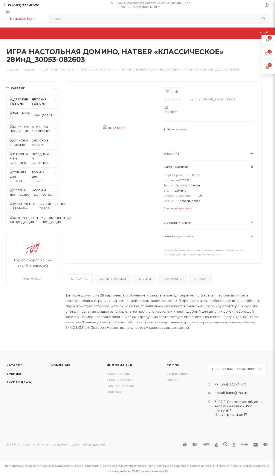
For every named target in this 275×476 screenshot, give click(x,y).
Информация (119, 365)
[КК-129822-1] (114, 128)
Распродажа (18, 382)
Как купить (173, 278)
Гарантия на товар (120, 385)
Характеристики (113, 278)
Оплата (200, 278)
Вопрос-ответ (177, 373)
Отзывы (145, 278)
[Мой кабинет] (267, 5)
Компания (60, 365)
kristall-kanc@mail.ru (231, 393)
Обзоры (173, 379)
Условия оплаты (118, 373)
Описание (79, 278)
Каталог (14, 365)
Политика (114, 391)
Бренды (13, 373)
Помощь (175, 365)
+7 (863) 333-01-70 (24, 5)
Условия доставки (120, 379)
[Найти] (263, 18)
